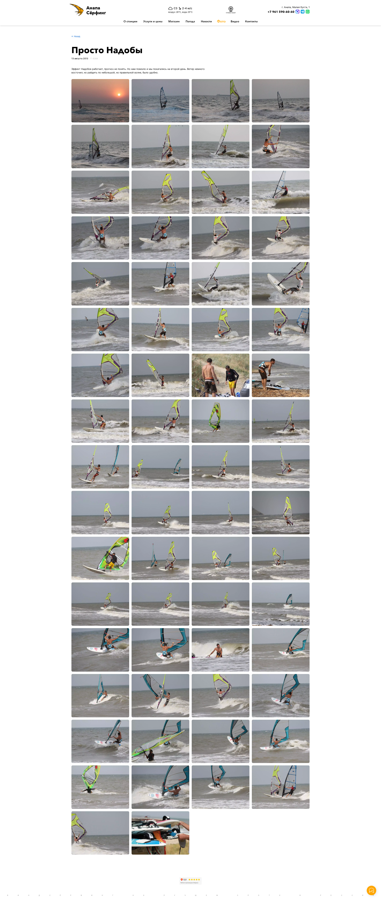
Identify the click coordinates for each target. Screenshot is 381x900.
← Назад (75, 36)
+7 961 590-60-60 (281, 12)
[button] (109, 9)
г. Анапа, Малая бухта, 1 (296, 7)
